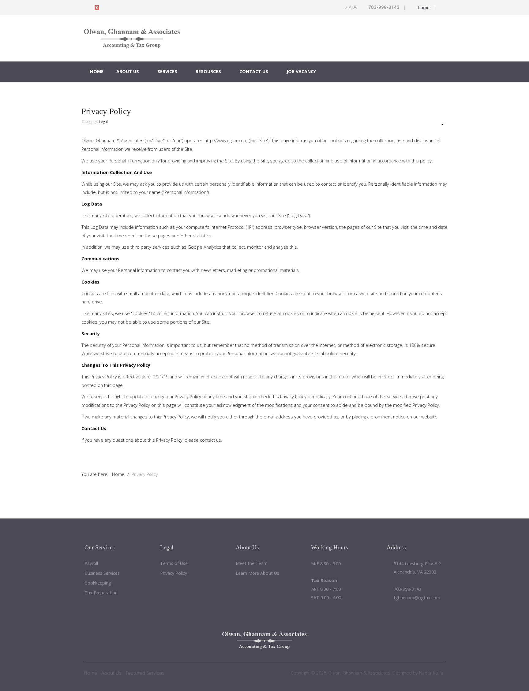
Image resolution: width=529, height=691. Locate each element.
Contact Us (253, 71)
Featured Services (145, 673)
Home (96, 71)
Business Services (102, 573)
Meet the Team (252, 563)
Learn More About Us (257, 573)
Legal (103, 121)
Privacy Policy (173, 573)
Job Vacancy (301, 71)
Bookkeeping (97, 583)
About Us (127, 71)
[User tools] (439, 124)
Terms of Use (174, 563)
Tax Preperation (101, 593)
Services (167, 71)
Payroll (91, 563)
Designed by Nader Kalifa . (418, 673)
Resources (208, 71)
